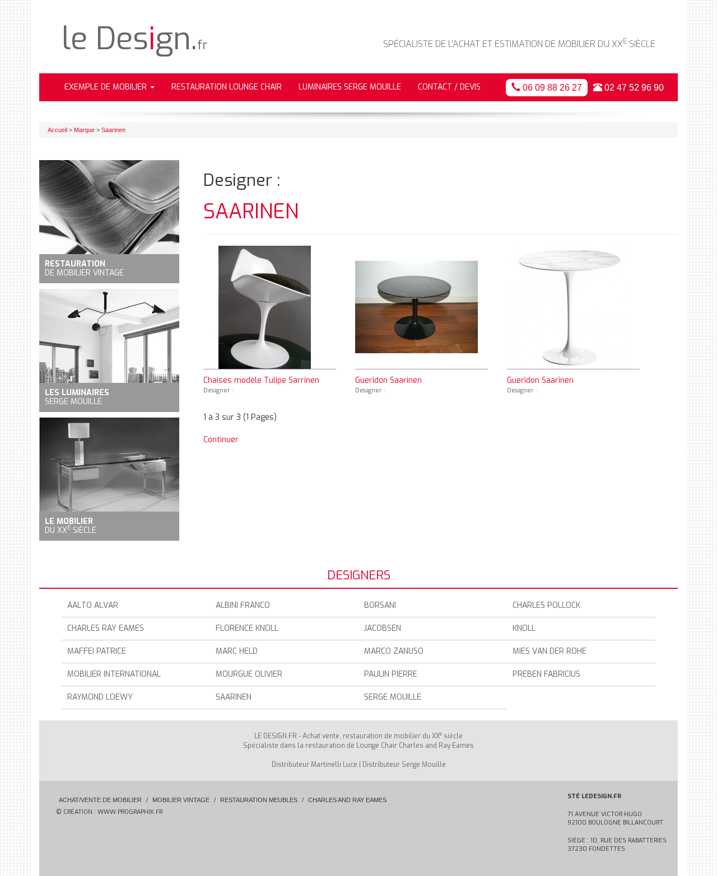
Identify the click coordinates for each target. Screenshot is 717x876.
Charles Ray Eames (105, 628)
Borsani (380, 605)
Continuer (221, 439)
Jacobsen (382, 628)
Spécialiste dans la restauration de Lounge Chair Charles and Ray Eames (358, 745)
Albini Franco (243, 605)
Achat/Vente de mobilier (100, 800)
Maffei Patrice (96, 651)
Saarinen (113, 130)
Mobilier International (114, 674)
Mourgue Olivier (249, 674)
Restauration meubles (258, 800)
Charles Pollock (546, 605)
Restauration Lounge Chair (226, 87)
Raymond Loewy (100, 697)
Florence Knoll (247, 628)
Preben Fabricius (546, 674)
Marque (84, 130)
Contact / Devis (449, 87)
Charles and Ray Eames (347, 800)
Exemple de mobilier (106, 87)
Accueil (57, 130)
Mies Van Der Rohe (549, 651)
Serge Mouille (392, 697)
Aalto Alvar (92, 605)
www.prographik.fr (129, 812)
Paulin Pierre (390, 674)
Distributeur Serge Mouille (404, 764)
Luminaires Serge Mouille (350, 87)
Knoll (524, 628)
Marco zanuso (393, 651)
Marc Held (237, 651)
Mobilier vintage (180, 800)
